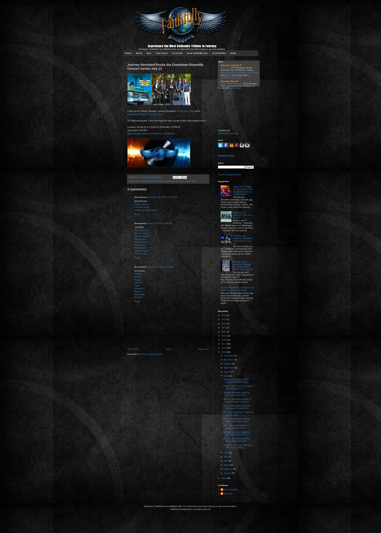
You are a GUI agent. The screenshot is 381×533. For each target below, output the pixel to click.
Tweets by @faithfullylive (229, 174)
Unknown (228, 493)
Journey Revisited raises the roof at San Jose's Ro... (236, 393)
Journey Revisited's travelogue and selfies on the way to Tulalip (237, 288)
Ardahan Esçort (141, 251)
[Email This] (174, 177)
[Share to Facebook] (182, 177)
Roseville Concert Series (186, 181)
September (229, 367)
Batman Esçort (141, 233)
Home (128, 53)
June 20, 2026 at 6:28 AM (160, 223)
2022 (224, 323)
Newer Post (133, 349)
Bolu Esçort (139, 239)
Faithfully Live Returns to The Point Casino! (242, 215)
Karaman (138, 288)
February (228, 469)
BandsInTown (226, 155)
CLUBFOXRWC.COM (231, 77)
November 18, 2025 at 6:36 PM (162, 197)
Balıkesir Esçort (141, 236)
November (229, 359)
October (228, 363)
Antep (137, 277)
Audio (233, 53)
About (139, 53)
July (226, 376)
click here (236, 88)
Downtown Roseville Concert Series (144, 114)
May (226, 457)
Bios (149, 53)
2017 (224, 344)
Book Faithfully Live (197, 53)
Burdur (137, 291)
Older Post (203, 349)
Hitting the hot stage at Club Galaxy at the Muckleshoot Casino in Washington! (243, 190)
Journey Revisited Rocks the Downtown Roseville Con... (237, 406)
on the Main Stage (186, 111)
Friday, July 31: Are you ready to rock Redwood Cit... (238, 387)
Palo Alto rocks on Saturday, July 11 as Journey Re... (236, 433)
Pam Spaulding (231, 489)
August (227, 372)
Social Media (219, 53)
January (228, 473)
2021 (224, 327)
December (229, 355)
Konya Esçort (140, 253)
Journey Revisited (148, 181)
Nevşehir (138, 297)
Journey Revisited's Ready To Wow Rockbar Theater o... (237, 400)
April (226, 461)
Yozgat (137, 280)
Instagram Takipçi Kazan (145, 210)
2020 (224, 331)
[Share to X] (179, 177)
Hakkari (138, 274)
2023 (224, 319)
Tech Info (177, 53)
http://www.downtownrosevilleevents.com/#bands (151, 133)
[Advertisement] (233, 109)
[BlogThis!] (176, 177)
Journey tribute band (166, 181)
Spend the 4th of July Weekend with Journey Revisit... (238, 446)
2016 (224, 348)
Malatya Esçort (141, 242)
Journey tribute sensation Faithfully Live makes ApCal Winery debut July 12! (243, 265)
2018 (224, 340)
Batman (138, 282)
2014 (224, 478)
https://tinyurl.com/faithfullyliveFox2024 (239, 72)
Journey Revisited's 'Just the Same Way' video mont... (236, 420)
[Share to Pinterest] (185, 177)
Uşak (136, 285)
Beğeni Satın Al (141, 204)
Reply (137, 214)
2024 (224, 315)
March (227, 465)
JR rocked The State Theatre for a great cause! (238, 413)
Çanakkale (139, 294)
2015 (137, 181)
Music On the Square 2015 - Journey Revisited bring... (236, 380)
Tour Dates (162, 53)
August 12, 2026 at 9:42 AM (161, 267)
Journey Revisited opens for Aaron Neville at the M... (236, 439)
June (226, 453)
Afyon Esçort (140, 245)
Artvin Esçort (140, 248)
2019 (224, 336)
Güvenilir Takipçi (142, 207)
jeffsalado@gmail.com (228, 133)
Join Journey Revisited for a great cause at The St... (236, 426)
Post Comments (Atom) (151, 354)
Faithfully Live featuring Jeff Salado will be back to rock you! (242, 239)
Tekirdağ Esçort (141, 230)
